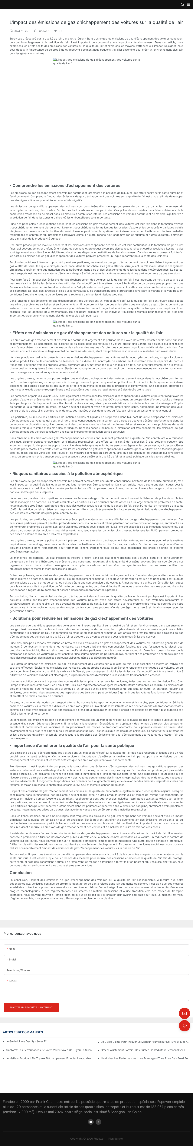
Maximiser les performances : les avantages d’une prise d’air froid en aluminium (145, 1058)
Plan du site (115, 1138)
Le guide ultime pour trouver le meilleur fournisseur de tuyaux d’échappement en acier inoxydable (145, 1041)
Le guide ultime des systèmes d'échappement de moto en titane (27, 1041)
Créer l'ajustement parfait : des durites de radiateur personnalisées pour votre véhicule (145, 1050)
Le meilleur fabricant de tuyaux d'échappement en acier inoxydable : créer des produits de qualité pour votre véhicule (50, 1058)
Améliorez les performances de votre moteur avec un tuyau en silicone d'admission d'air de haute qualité (50, 1050)
